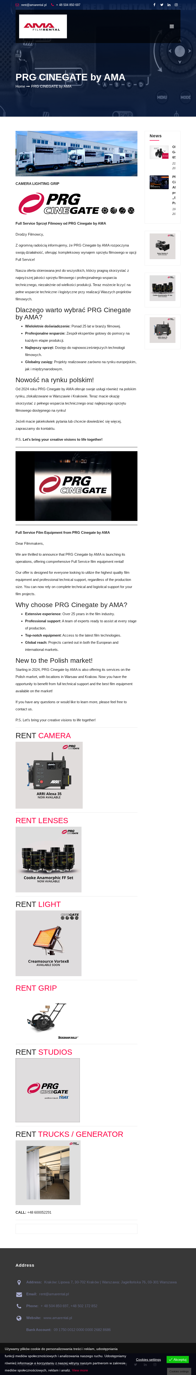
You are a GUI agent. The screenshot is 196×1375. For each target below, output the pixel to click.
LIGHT (49, 904)
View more (80, 1370)
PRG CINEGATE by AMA (51, 86)
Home (20, 86)
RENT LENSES (42, 820)
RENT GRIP (36, 988)
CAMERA (54, 735)
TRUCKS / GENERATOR (80, 1134)
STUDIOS (55, 1052)
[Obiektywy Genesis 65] (159, 152)
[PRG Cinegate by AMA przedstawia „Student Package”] (159, 182)
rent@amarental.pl (34, 5)
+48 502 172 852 (84, 1306)
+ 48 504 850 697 (68, 5)
